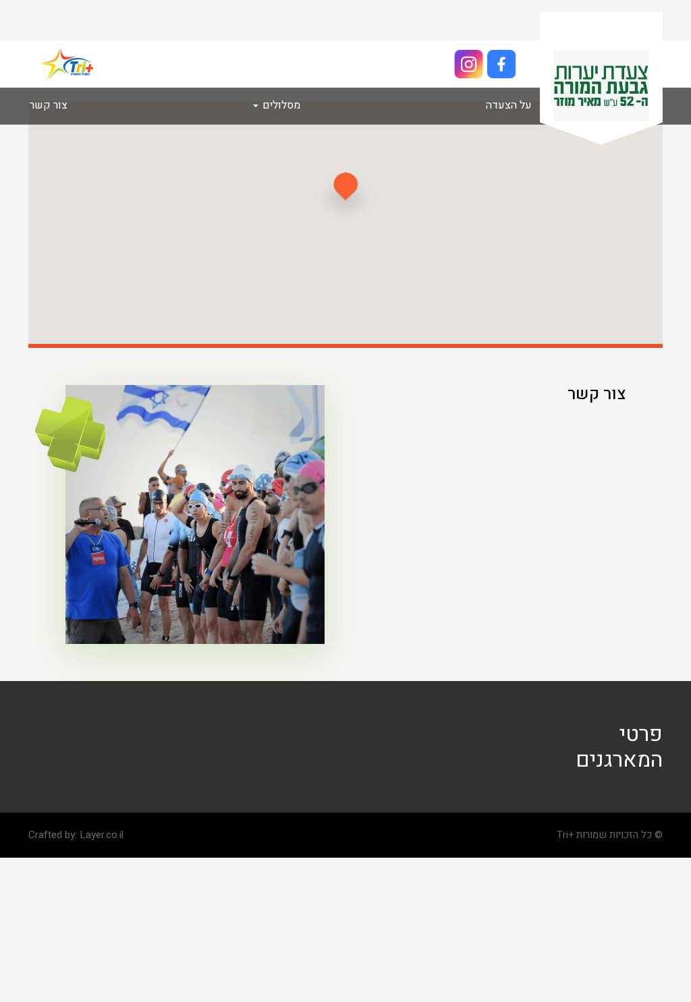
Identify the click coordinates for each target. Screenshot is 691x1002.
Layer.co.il (101, 834)
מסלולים (280, 105)
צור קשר (48, 105)
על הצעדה (509, 105)
